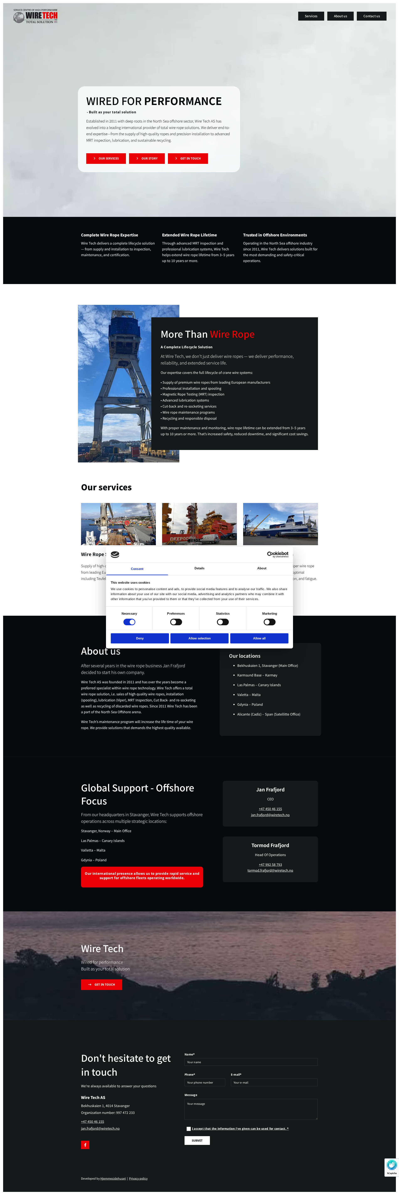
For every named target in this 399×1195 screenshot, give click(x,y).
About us (340, 16)
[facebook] (85, 1145)
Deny (140, 638)
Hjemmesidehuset (113, 1178)
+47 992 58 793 (270, 864)
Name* (190, 1054)
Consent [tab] (137, 569)
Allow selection (199, 638)
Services (311, 16)
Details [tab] (200, 568)
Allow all (259, 638)
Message (191, 1095)
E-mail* (236, 1074)
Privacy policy (138, 1178)
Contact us (371, 16)
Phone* (190, 1074)
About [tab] (261, 568)
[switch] (176, 622)
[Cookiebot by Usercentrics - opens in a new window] (270, 554)
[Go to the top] (41, 16)
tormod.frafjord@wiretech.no (270, 870)
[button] (106, 158)
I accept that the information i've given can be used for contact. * (240, 1128)
